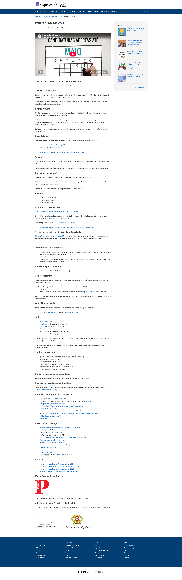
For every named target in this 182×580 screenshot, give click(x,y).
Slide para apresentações (48, 447)
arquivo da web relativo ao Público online (55, 218)
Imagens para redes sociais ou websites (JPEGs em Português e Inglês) (64, 437)
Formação (126, 555)
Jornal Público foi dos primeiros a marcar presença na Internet (57, 211)
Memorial (97, 552)
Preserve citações (99, 560)
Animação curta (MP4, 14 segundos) (54, 442)
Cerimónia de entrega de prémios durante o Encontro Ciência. (55, 86)
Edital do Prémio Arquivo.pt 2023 (50, 147)
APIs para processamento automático (52, 404)
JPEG (60, 433)
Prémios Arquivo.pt (100, 545)
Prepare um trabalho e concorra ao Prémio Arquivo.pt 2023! (59, 466)
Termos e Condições (41, 560)
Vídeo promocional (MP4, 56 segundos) (53, 440)
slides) (90, 401)
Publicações (39, 548)
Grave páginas (98, 557)
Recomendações (99, 555)
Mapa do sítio (105, 11)
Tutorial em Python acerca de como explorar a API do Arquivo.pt (63, 406)
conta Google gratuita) (71, 312)
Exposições (39, 550)
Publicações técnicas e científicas (51, 416)
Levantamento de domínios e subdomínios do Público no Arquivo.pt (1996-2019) (66, 227)
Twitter (67, 550)
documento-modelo (72, 287)
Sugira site (97, 548)
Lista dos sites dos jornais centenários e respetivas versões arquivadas (64, 243)
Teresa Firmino (44, 331)
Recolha (126, 550)
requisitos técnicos (88, 292)
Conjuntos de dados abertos (49, 409)
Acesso (126, 552)
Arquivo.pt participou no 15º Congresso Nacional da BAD (135, 53)
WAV (51, 452)
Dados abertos (40, 557)
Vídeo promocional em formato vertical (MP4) (55, 445)
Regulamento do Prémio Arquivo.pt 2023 (53, 145)
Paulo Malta (43, 326)
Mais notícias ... (139, 87)
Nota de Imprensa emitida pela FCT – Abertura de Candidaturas (60, 428)
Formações (43, 418)
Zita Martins (44, 334)
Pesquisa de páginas (129, 545)
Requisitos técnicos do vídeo (49, 150)
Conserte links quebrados (101, 550)
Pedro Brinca (44, 329)
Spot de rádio (44, 452)
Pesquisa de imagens (130, 548)
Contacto (114, 11)
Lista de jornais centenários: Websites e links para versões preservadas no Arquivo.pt (70, 413)
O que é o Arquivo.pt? (41, 545)
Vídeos (67, 555)
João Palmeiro (44, 324)
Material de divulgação (71, 557)
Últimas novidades (70, 548)
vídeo (85, 401)
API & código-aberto (41, 555)
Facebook (67, 552)
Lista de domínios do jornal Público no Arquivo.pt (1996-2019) (62, 411)
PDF (56, 433)
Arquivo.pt (38, 11)
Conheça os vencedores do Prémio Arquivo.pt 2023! (57, 464)
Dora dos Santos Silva (47, 321)
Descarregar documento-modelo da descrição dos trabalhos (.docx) (62, 152)
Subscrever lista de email (72, 545)
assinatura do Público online (67, 223)
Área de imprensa (40, 552)
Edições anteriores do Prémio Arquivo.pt (53, 399)
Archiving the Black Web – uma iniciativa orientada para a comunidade (135, 42)
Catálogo (126, 557)
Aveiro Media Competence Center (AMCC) (50, 236)
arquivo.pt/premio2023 (65, 455)
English (146, 11)
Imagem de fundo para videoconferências (53, 450)
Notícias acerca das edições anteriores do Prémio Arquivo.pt (60, 471)
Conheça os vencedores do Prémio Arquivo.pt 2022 (57, 469)
